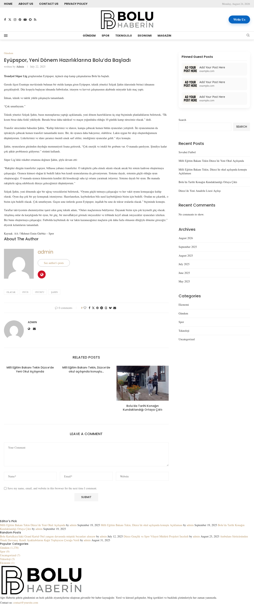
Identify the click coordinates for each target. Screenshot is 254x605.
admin (20, 66)
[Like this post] (85, 308)
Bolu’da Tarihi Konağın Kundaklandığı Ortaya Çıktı (142, 408)
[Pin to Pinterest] (97, 308)
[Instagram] (14, 19)
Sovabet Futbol (187, 152)
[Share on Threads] (106, 308)
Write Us (239, 19)
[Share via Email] (114, 308)
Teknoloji (123, 36)
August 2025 (186, 255)
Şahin (54, 292)
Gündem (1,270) (9, 548)
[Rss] (35, 19)
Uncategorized (187, 339)
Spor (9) (5, 551)
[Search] (248, 36)
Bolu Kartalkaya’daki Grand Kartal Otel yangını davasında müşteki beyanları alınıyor (47, 536)
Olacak (11, 292)
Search (182, 120)
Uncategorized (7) (10, 555)
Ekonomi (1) (7, 563)
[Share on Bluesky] (110, 308)
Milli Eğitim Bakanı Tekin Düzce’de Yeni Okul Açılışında (30, 369)
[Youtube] (25, 19)
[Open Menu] (6, 35)
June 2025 (184, 273)
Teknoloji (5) (7, 559)
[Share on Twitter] (93, 308)
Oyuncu (39, 292)
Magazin (164, 36)
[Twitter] (10, 19)
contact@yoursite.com (25, 602)
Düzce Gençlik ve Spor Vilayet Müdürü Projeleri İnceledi (156, 536)
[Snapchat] (30, 19)
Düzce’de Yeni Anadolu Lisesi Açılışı (200, 191)
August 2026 (186, 238)
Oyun (25, 292)
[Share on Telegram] (101, 308)
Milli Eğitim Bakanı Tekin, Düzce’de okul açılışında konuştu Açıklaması (141, 525)
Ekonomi (145, 36)
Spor (105, 36)
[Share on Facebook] (89, 308)
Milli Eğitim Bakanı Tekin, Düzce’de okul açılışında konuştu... (86, 369)
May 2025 (184, 281)
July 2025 (184, 264)
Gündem (89, 36)
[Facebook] (5, 19)
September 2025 (188, 247)
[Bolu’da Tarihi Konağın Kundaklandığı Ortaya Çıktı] (142, 383)
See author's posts (54, 263)
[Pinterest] (19, 19)
